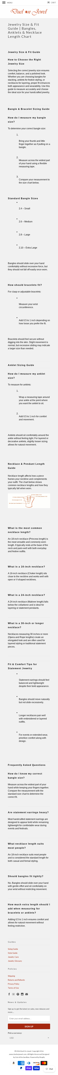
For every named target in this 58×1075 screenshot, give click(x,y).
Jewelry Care (13, 957)
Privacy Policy (13, 984)
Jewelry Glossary (15, 961)
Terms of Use (13, 988)
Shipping (11, 976)
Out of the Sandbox (22, 1057)
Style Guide (12, 953)
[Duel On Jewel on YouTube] (13, 994)
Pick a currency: (15, 1033)
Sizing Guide (13, 949)
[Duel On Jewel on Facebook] (9, 994)
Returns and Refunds (16, 980)
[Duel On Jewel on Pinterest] (18, 994)
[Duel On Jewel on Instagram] (22, 994)
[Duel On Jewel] (29, 12)
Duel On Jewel (25, 1051)
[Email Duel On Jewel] (26, 994)
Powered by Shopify (37, 1057)
